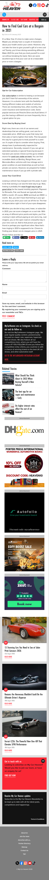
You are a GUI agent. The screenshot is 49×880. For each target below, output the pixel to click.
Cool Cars (7, 247)
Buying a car (8, 251)
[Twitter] (30, 6)
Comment (6, 268)
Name (4, 284)
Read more (8, 656)
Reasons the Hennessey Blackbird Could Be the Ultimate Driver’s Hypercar (24, 696)
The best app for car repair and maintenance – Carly (25, 394)
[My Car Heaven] (11, 6)
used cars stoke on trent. (21, 156)
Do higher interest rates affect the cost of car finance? (25, 409)
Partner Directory (24, 843)
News (16, 247)
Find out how (10, 775)
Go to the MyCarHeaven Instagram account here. (22, 357)
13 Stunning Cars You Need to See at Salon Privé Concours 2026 (22, 649)
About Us (24, 833)
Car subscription (9, 96)
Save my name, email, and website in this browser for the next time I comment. (23, 305)
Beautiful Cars (34, 19)
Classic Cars (15, 19)
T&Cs (21, 312)
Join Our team (24, 836)
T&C (24, 854)
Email (4, 293)
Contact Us (24, 851)
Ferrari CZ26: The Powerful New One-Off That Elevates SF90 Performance (23, 743)
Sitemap (24, 847)
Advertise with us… (24, 840)
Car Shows (24, 19)
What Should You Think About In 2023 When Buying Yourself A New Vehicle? (24, 380)
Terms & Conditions (37, 819)
